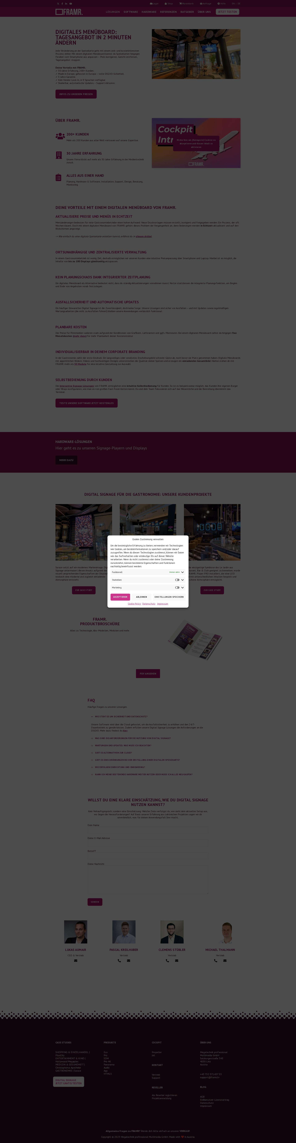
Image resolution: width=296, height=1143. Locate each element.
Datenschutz (148, 603)
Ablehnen (141, 597)
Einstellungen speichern (169, 597)
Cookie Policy (134, 603)
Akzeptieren (120, 597)
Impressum (162, 603)
